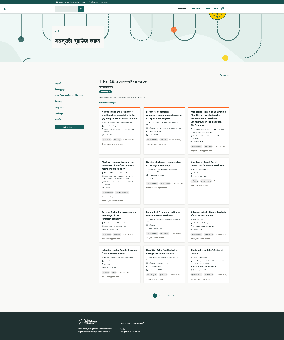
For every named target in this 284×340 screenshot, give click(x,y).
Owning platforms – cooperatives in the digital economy (163, 164)
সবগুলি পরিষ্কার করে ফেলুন (106, 103)
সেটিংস (216, 9)
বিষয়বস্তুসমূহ (60, 89)
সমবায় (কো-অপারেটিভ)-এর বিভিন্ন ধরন (69, 95)
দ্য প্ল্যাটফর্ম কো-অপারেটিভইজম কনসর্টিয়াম (69, 2)
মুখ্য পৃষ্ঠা (57, 31)
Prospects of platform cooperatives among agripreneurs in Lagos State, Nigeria (164, 115)
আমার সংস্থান (196, 9)
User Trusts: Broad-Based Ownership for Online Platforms (207, 164)
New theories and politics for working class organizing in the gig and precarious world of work (119, 115)
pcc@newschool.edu (129, 332)
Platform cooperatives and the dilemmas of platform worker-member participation (118, 165)
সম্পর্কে (208, 9)
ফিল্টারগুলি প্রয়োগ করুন (69, 127)
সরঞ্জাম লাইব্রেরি (105, 2)
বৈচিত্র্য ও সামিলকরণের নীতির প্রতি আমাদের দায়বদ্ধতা (93, 332)
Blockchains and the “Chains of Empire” (206, 252)
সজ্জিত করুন (225, 75)
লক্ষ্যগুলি (58, 83)
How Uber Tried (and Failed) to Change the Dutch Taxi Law (162, 252)
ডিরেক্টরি (84, 2)
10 (169, 295)
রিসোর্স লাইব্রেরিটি (94, 2)
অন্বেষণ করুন (182, 9)
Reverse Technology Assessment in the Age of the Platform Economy (119, 215)
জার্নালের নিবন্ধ (106, 92)
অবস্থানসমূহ (59, 107)
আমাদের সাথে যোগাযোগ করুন (131, 323)
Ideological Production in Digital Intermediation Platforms (163, 214)
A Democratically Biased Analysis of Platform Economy (208, 214)
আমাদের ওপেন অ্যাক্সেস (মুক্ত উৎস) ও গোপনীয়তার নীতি (94, 328)
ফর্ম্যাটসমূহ (59, 113)
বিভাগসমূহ (58, 101)
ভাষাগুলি (58, 119)
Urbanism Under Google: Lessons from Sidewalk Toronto (119, 252)
